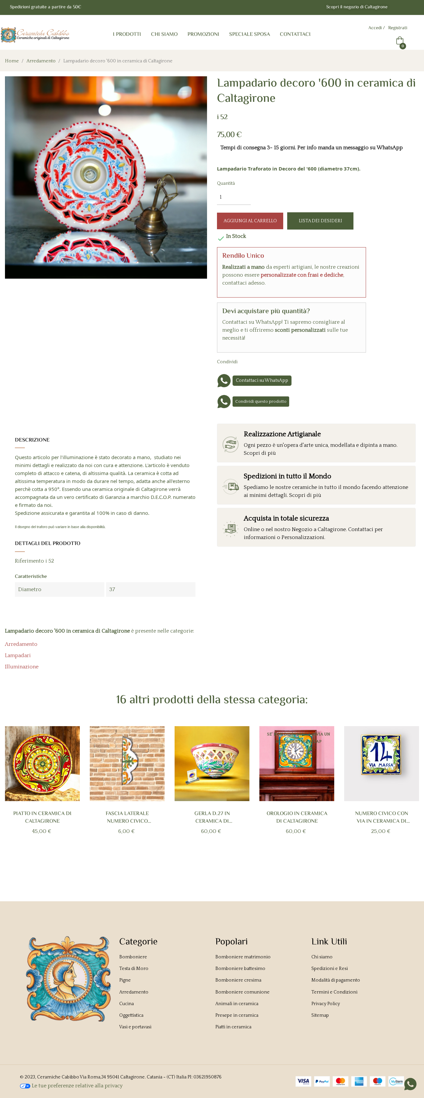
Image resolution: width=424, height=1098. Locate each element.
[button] (357, 7)
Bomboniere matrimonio (243, 957)
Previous (16, 795)
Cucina (126, 1003)
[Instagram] (411, 7)
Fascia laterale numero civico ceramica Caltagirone (127, 817)
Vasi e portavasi (135, 1027)
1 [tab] (202, 862)
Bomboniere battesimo (240, 968)
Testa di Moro (133, 968)
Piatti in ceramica (233, 1027)
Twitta (260, 362)
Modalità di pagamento (335, 980)
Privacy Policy (325, 1003)
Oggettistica (131, 1015)
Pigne (125, 980)
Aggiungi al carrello (250, 221)
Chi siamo (322, 957)
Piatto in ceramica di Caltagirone (42, 817)
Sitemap (320, 1015)
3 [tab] (215, 862)
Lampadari (18, 655)
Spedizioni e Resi (329, 968)
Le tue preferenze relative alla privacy (76, 1086)
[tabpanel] (42, 791)
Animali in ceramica (236, 1003)
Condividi (250, 362)
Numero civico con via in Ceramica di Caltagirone (381, 817)
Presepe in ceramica (236, 1015)
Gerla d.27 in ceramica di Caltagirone (212, 817)
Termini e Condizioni (334, 992)
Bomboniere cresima (238, 980)
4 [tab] (222, 862)
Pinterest (271, 362)
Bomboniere (133, 957)
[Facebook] (398, 7)
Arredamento (21, 644)
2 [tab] (208, 862)
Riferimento (29, 561)
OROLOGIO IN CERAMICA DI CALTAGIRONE (297, 817)
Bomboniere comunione (242, 992)
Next (407, 795)
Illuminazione (21, 667)
